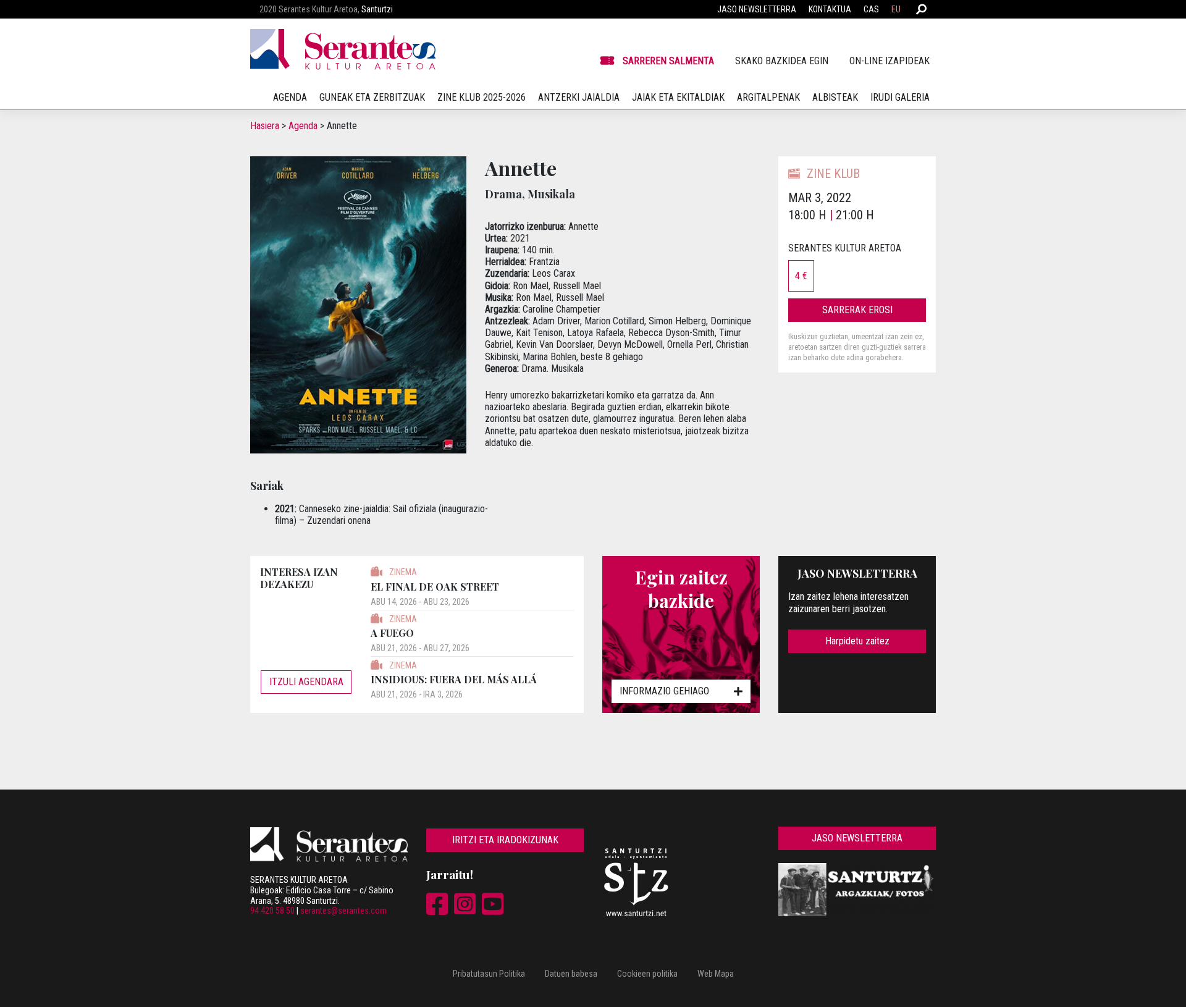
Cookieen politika (647, 974)
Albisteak (835, 97)
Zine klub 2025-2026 (481, 97)
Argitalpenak (768, 97)
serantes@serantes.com (343, 911)
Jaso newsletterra (756, 9)
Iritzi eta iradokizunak (505, 840)
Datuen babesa (571, 974)
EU (896, 9)
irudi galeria (900, 97)
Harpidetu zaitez (857, 641)
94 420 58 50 (272, 911)
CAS (871, 9)
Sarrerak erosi (857, 310)
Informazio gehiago (664, 691)
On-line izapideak (889, 61)
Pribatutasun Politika (489, 974)
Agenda (303, 126)
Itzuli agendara (306, 682)
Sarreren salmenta (668, 61)
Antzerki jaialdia (579, 97)
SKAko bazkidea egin (781, 61)
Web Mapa (715, 974)
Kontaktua (830, 9)
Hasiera (264, 126)
